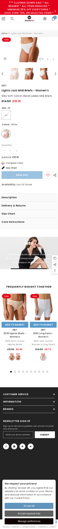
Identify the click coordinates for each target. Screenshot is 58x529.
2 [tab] (15, 372)
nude (12, 357)
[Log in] (45, 19)
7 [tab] (35, 372)
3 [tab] (19, 372)
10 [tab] (47, 372)
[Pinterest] (22, 446)
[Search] (12, 18)
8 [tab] (39, 372)
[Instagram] (14, 446)
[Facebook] (6, 446)
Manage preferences (29, 521)
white (18, 357)
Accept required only (29, 513)
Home (4, 33)
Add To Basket (15, 324)
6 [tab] (31, 372)
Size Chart (11, 167)
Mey (4, 85)
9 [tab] (43, 372)
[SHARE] (54, 175)
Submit (44, 434)
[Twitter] (31, 446)
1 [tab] (11, 372)
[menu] (3, 18)
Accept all (29, 506)
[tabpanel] (15, 327)
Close (55, 11)
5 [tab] (27, 372)
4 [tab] (23, 372)
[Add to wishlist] (48, 175)
